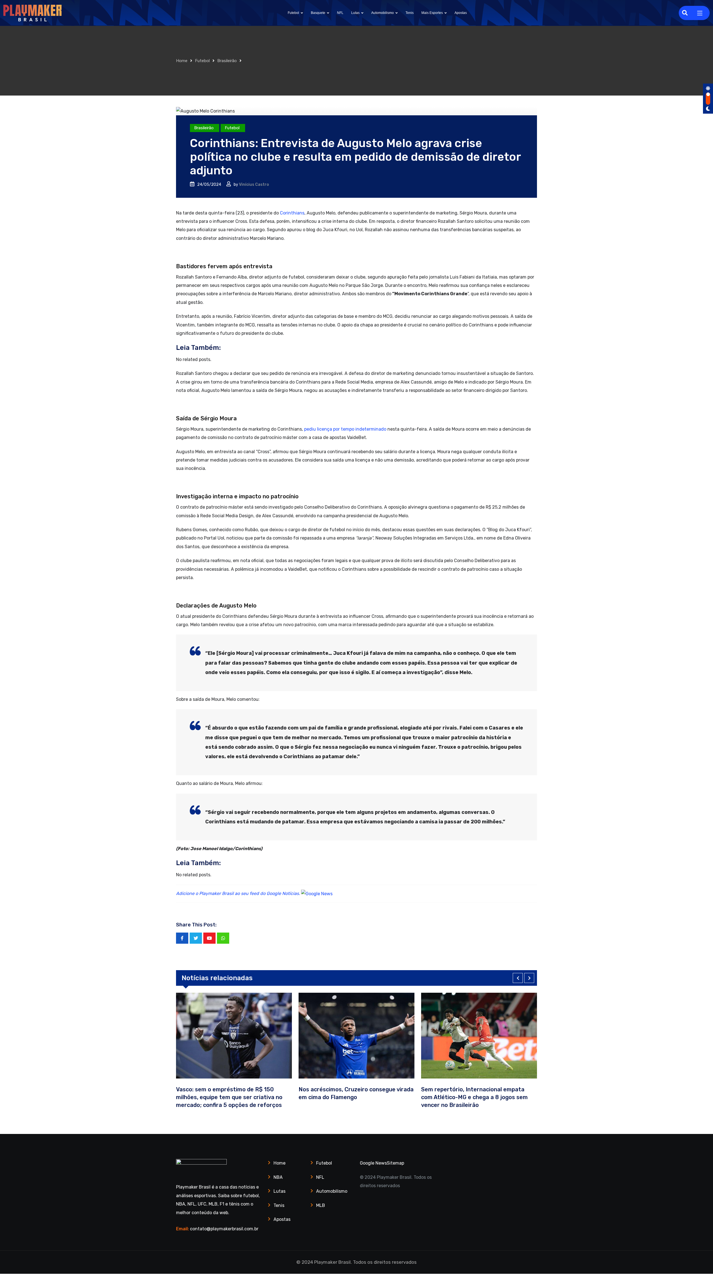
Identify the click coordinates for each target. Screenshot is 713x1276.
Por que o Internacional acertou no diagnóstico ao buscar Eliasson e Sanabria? (515, 1097)
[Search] (685, 12)
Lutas (355, 13)
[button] (518, 978)
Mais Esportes (432, 13)
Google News (373, 1163)
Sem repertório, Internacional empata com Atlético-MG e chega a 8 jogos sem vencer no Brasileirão (399, 1097)
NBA (278, 1177)
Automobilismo (382, 13)
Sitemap (395, 1163)
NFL (340, 13)
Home (181, 60)
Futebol (293, 13)
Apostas (461, 13)
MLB (320, 1205)
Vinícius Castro (254, 184)
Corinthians (292, 213)
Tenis (410, 13)
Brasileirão (227, 60)
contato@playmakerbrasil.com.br (224, 1228)
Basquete (318, 13)
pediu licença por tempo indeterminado (345, 429)
